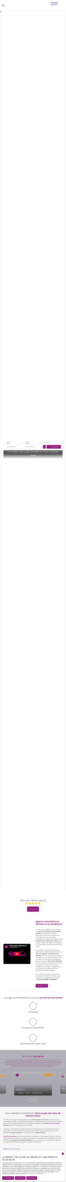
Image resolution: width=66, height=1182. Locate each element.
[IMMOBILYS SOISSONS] (57, 5)
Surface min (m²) (30, 446)
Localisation (47, 442)
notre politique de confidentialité (35, 1173)
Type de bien (28, 441)
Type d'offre (8, 441)
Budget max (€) (11, 446)
